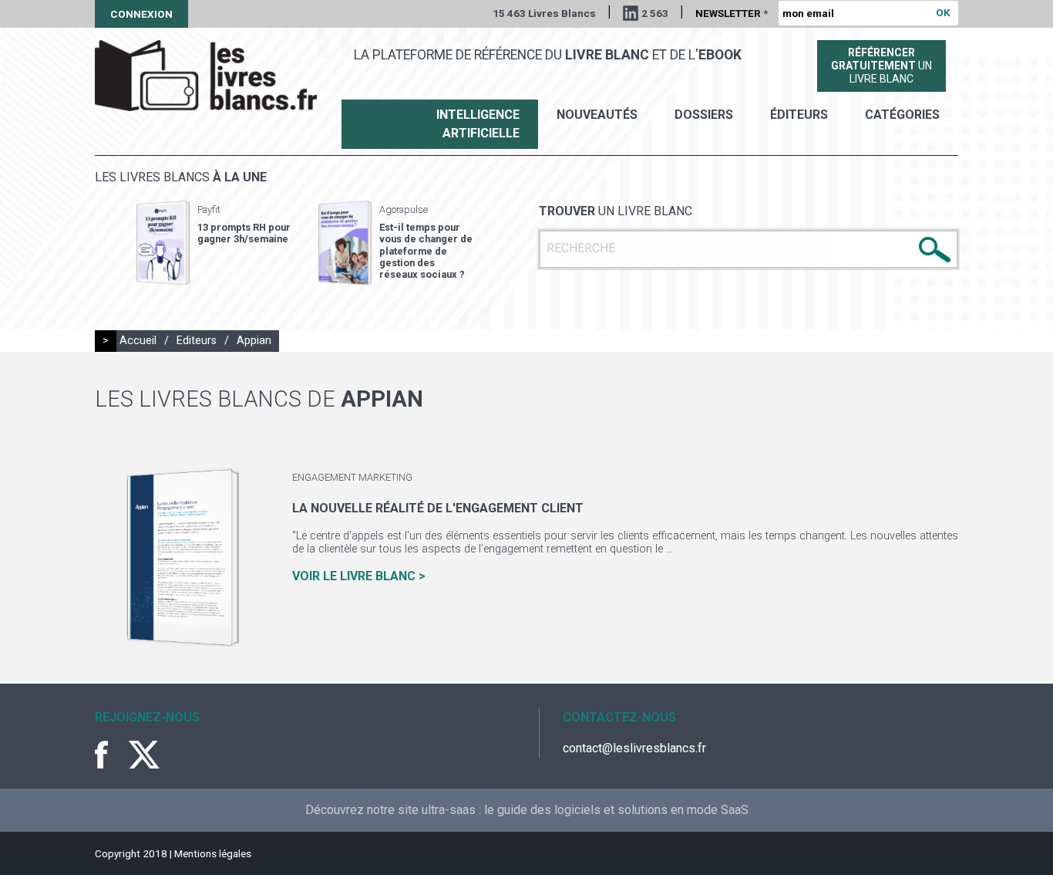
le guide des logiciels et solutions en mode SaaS (616, 809)
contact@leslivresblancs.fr (634, 748)
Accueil (137, 340)
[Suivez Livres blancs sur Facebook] (110, 754)
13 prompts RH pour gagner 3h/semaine (244, 233)
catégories (902, 114)
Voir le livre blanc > (359, 576)
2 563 (654, 13)
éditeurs (799, 114)
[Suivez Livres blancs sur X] (144, 754)
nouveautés (597, 114)
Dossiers (704, 114)
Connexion (141, 14)
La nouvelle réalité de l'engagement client (438, 508)
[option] (213, 243)
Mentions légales (212, 853)
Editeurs (197, 340)
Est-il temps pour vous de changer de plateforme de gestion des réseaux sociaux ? (426, 250)
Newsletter (731, 13)
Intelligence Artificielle (478, 123)
